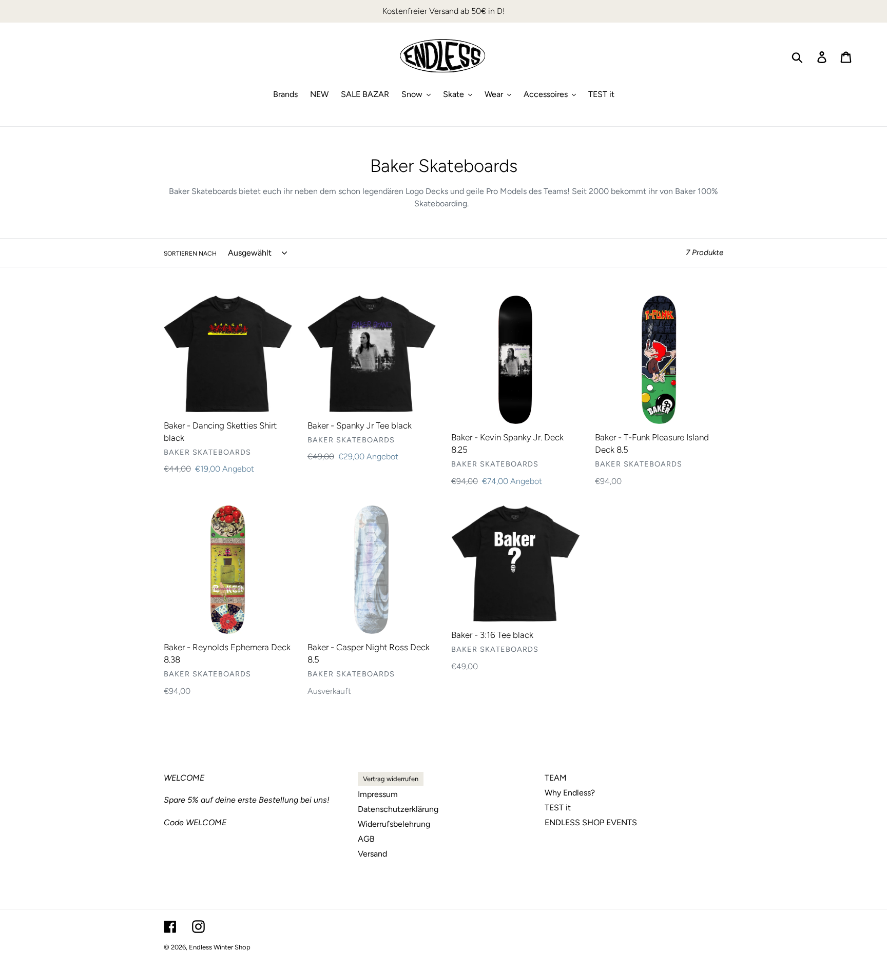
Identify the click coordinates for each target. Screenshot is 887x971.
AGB (366, 839)
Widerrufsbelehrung (394, 824)
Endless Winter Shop (219, 947)
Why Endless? (570, 793)
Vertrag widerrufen (390, 779)
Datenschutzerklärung (398, 809)
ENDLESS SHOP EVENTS (591, 822)
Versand (372, 854)
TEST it (558, 807)
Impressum (378, 794)
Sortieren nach (190, 253)
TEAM (556, 778)
